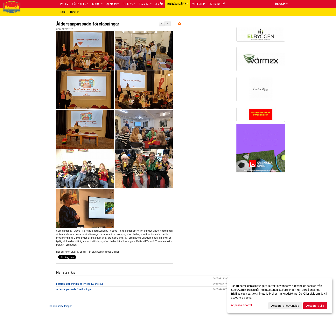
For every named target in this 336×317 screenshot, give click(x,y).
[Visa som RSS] (179, 24)
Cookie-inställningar (60, 306)
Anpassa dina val (241, 305)
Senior (96, 3)
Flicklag (128, 3)
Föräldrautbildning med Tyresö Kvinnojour (79, 283)
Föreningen (79, 3)
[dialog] (279, 295)
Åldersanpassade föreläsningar (87, 24)
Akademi (111, 3)
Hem (65, 3)
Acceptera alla (315, 305)
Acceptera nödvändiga (285, 305)
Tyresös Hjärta (176, 3)
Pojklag (144, 3)
